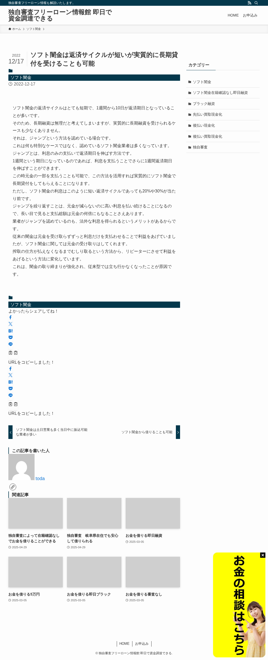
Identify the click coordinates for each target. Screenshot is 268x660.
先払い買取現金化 (207, 114)
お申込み (142, 644)
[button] (10, 317)
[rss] (249, 3)
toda (40, 478)
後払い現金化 (204, 125)
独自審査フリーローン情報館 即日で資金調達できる (60, 15)
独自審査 (200, 147)
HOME (124, 644)
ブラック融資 (204, 103)
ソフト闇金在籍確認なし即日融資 (220, 92)
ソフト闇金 (20, 77)
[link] (12, 487)
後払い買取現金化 (207, 136)
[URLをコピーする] (13, 353)
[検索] (256, 3)
